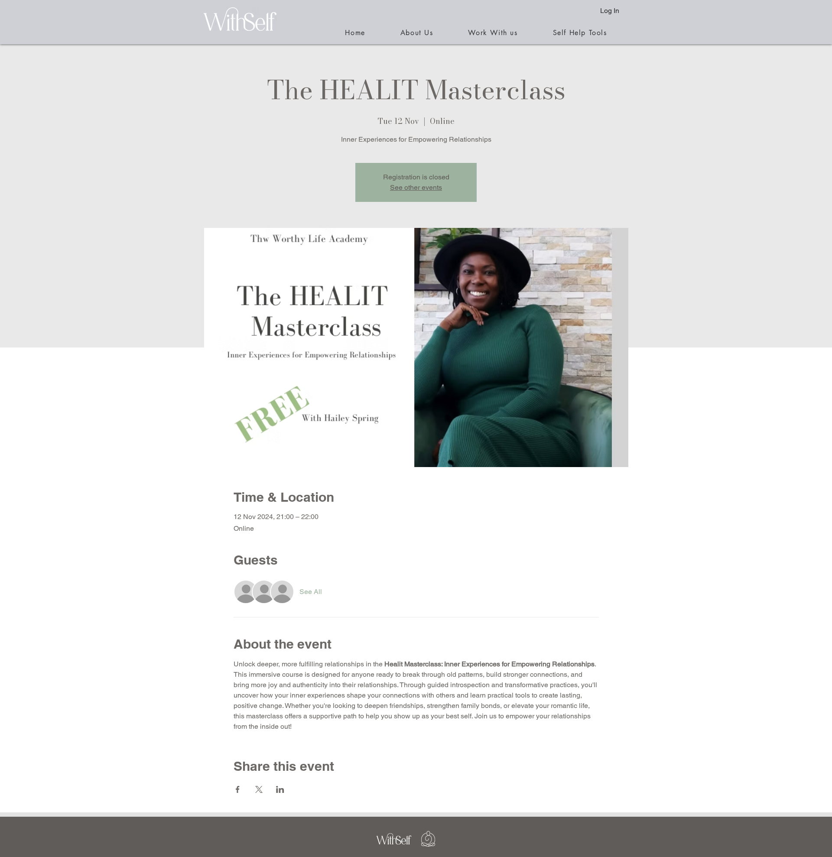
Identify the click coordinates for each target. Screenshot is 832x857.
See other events (416, 187)
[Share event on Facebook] (238, 789)
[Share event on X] (259, 789)
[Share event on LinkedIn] (280, 789)
